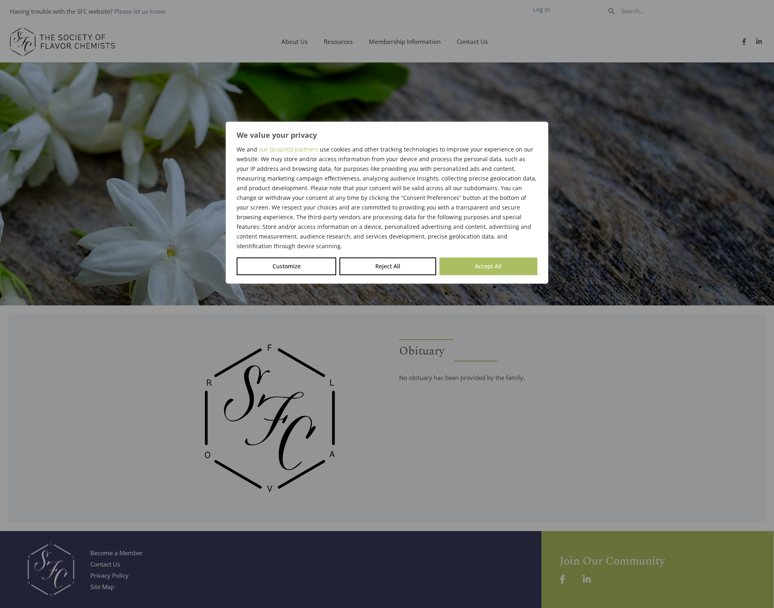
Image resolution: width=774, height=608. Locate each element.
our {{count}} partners (288, 149)
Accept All (488, 266)
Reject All (387, 266)
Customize (287, 266)
